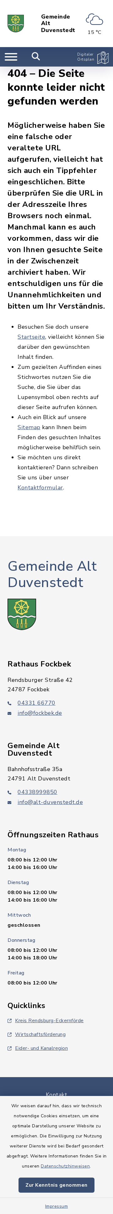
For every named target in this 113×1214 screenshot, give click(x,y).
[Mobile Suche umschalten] (36, 57)
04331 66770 (37, 703)
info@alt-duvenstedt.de (50, 802)
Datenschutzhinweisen (65, 1166)
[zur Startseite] (16, 23)
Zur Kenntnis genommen (56, 1185)
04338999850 (37, 792)
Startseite (31, 337)
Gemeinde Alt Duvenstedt (58, 23)
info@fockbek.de (40, 713)
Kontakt (56, 1094)
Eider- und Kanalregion (41, 1048)
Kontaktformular (40, 487)
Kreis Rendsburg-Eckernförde (49, 1020)
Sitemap (29, 427)
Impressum (56, 1206)
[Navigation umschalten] (11, 56)
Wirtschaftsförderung (40, 1034)
